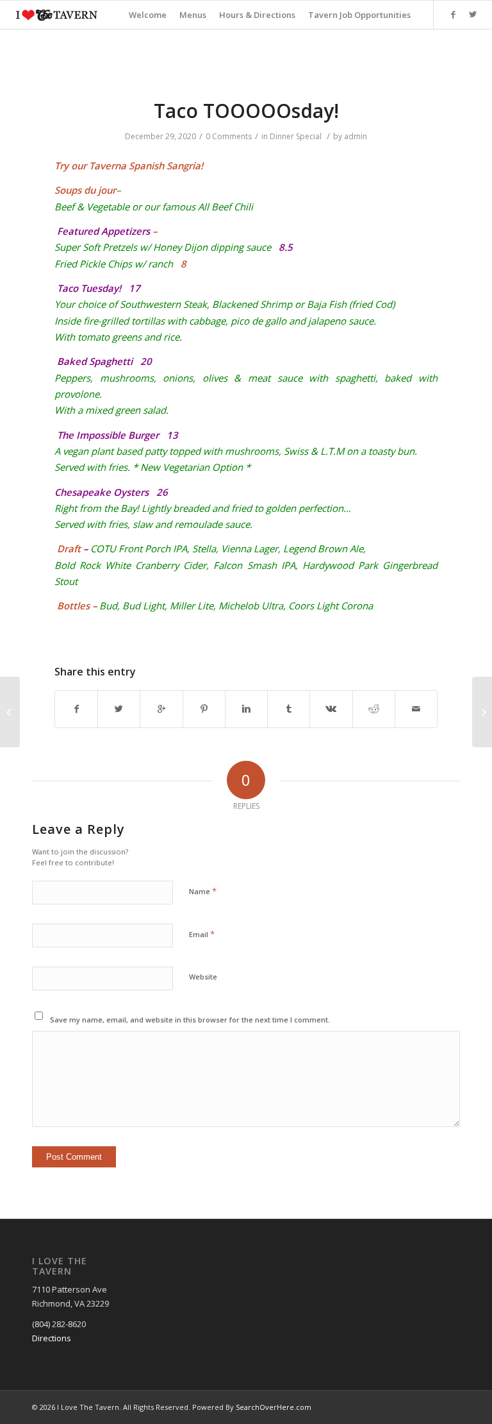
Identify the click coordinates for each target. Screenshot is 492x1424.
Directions (51, 1338)
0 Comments (229, 136)
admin (355, 136)
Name (203, 891)
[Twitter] (472, 14)
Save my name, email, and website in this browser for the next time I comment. (190, 1019)
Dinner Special (296, 136)
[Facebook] (453, 14)
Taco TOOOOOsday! (246, 110)
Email (202, 934)
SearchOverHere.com (273, 1407)
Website (203, 976)
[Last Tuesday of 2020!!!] (10, 712)
